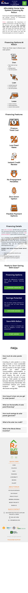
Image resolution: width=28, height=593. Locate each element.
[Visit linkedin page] (16, 457)
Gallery (14, 483)
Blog (14, 471)
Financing (14, 474)
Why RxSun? (14, 493)
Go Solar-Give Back (14, 490)
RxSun (4, 22)
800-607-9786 (15, 517)
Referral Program (14, 499)
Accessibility (14, 477)
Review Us (14, 505)
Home (14, 465)
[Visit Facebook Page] (12, 457)
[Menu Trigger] (24, 3)
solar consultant (8, 229)
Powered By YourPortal (14, 539)
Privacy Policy (14, 496)
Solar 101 (14, 468)
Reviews (14, 480)
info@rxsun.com (15, 520)
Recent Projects (14, 502)
